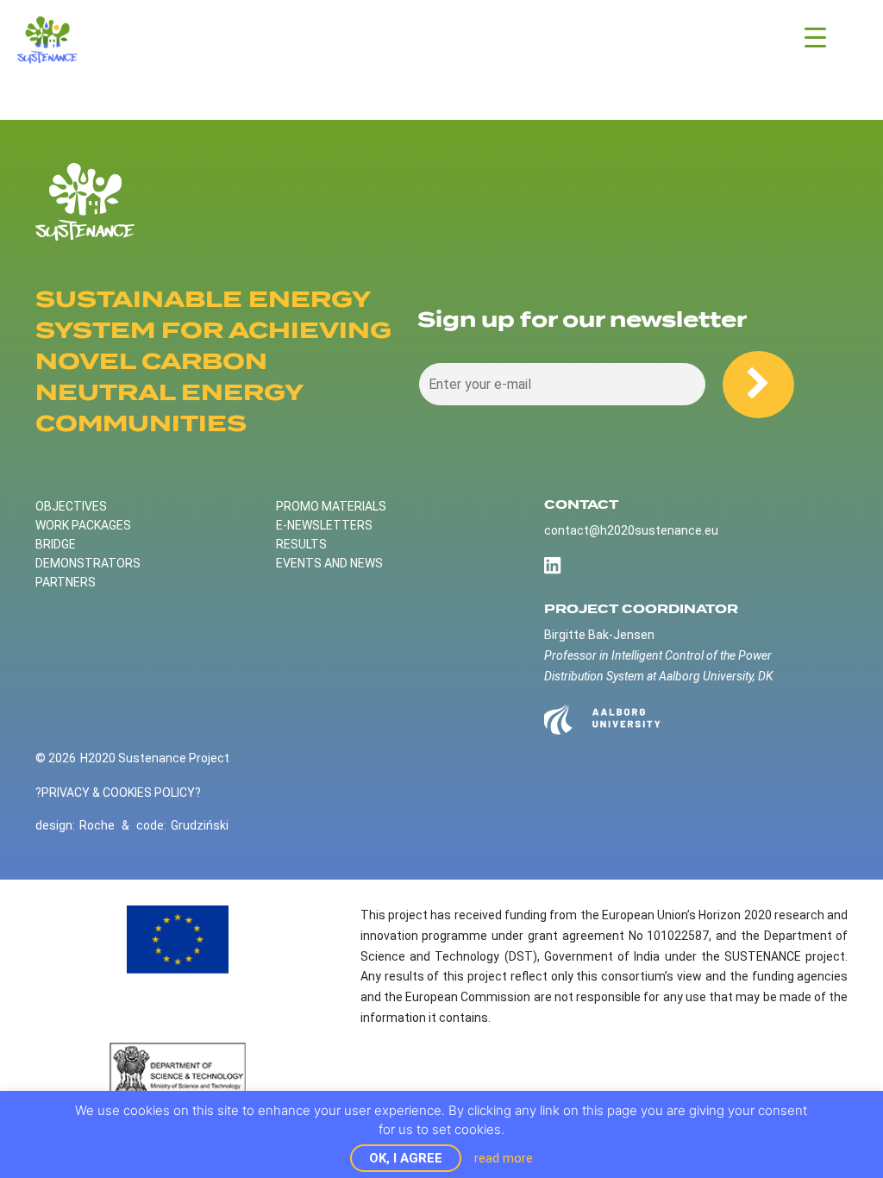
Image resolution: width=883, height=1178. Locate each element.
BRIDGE (55, 544)
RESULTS (301, 544)
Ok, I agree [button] (405, 1158)
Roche (97, 825)
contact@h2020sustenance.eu (631, 530)
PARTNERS (65, 582)
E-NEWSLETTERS (324, 525)
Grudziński (200, 825)
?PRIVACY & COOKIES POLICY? (118, 792)
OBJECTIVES (71, 506)
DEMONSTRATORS (88, 563)
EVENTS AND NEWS (329, 563)
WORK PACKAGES (83, 525)
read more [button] (503, 1158)
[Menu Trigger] (815, 36)
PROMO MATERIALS (331, 506)
